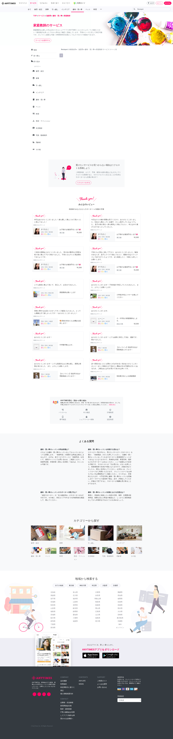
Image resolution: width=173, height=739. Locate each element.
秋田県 (53, 605)
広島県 (97, 611)
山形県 (53, 608)
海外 (120, 624)
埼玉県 (94, 585)
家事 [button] (47, 9)
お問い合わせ (102, 687)
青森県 (53, 595)
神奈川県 (83, 585)
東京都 (71, 585)
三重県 (75, 618)
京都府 (115, 585)
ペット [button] (87, 9)
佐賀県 (120, 602)
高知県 (120, 595)
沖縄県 (120, 621)
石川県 (75, 595)
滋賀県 (75, 621)
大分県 (120, 611)
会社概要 (63, 681)
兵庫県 (97, 592)
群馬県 (53, 621)
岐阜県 (75, 608)
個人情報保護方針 (66, 694)
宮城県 (53, 602)
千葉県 (53, 624)
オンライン (120, 627)
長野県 (75, 605)
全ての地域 (59, 585)
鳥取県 (97, 602)
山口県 (97, 615)
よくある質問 (102, 684)
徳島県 (97, 618)
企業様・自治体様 (66, 702)
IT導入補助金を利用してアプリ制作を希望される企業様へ (67, 715)
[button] (151, 3)
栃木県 (53, 618)
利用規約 (63, 684)
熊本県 (120, 608)
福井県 (75, 598)
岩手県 (53, 598)
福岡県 (120, 598)
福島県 (53, 611)
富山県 (75, 592)
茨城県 (53, 615)
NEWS (81, 684)
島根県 (97, 605)
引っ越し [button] (55, 9)
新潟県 (53, 627)
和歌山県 (98, 598)
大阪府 (104, 585)
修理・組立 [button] (38, 9)
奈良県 (97, 595)
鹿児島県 (120, 618)
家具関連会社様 (66, 706)
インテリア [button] (65, 9)
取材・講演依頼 (66, 709)
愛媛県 (120, 592)
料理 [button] (95, 9)
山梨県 (75, 602)
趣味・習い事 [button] (77, 9)
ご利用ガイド (102, 681)
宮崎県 (120, 615)
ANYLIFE (82, 681)
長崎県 (120, 605)
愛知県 (75, 615)
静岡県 (75, 611)
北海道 (53, 592)
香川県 (97, 621)
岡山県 (97, 608)
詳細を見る (112, 404)
